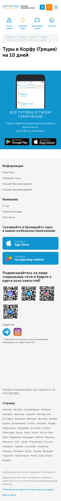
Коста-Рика (46, 432)
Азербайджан (32, 409)
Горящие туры (22, 27)
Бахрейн (31, 414)
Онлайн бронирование (17, 189)
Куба (5, 437)
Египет (31, 423)
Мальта (39, 437)
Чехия (33, 455)
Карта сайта (9, 495)
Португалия (35, 441)
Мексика (8, 441)
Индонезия (9, 428)
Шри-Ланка (45, 455)
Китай (34, 432)
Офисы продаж (12, 211)
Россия (48, 441)
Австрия (18, 409)
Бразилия (20, 418)
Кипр (27, 432)
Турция (37, 451)
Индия (52, 423)
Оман (24, 441)
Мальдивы (28, 437)
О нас (6, 205)
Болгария (8, 418)
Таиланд (7, 451)
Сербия (19, 446)
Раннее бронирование (17, 183)
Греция (53, 418)
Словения (42, 446)
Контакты (9, 217)
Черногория (22, 455)
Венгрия (31, 418)
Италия (46, 428)
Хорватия (8, 455)
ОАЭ (17, 441)
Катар (19, 432)
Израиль (41, 423)
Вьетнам (43, 418)
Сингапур (30, 446)
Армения (19, 414)
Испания (35, 428)
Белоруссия (44, 414)
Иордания (23, 428)
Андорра (8, 414)
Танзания (18, 451)
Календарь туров (37, 27)
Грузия (6, 423)
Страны (52, 26)
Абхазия (7, 409)
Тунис (28, 451)
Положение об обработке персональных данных (28, 489)
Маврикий (15, 437)
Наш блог (9, 172)
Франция (48, 451)
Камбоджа (8, 432)
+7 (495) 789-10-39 (42, 7)
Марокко (50, 437)
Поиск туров (9, 27)
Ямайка (7, 460)
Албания (46, 409)
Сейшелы (8, 446)
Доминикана (18, 423)
